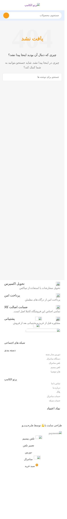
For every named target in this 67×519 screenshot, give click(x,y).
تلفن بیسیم (55, 367)
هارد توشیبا (55, 371)
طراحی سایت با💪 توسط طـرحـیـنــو (42, 425)
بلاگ (58, 392)
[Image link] (43, 332)
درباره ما (56, 388)
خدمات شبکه (54, 400)
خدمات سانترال (53, 396)
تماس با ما (55, 383)
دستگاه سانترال (53, 359)
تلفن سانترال (54, 363)
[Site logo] (32, 4)
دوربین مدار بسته (53, 354)
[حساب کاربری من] (4, 5)
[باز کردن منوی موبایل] (60, 5)
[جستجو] (6, 15)
